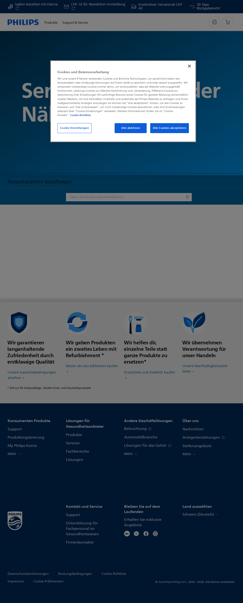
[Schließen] (189, 66)
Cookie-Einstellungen (74, 128)
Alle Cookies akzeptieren (170, 128)
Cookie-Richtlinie (80, 115)
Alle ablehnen (130, 128)
